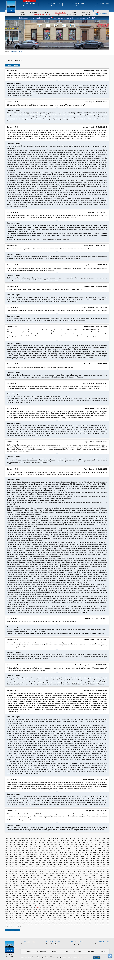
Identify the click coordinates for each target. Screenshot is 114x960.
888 (13, 869)
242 (24, 912)
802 (94, 873)
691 (59, 881)
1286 (22, 838)
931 (78, 865)
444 (71, 897)
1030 (32, 859)
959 (88, 863)
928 (88, 865)
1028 (40, 859)
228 (71, 912)
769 (104, 875)
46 (14, 924)
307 (13, 908)
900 (77, 867)
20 (82, 924)
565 (74, 889)
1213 (6, 844)
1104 (36, 852)
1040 (94, 857)
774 (86, 875)
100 (82, 920)
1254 (48, 840)
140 (54, 918)
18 (87, 924)
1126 (51, 851)
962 (77, 863)
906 (57, 867)
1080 (31, 855)
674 (13, 883)
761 (28, 877)
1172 (69, 846)
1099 (57, 852)
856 (16, 871)
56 (92, 922)
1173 (65, 846)
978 (23, 863)
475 (65, 895)
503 (73, 893)
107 (59, 920)
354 (67, 903)
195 (78, 914)
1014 (98, 859)
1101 (48, 852)
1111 (6, 852)
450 (49, 897)
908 (50, 867)
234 (51, 912)
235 (48, 912)
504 (69, 893)
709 (101, 879)
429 (20, 899)
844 (57, 871)
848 (43, 871)
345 (97, 903)
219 (101, 912)
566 (70, 889)
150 (20, 918)
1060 (11, 857)
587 (104, 887)
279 (108, 908)
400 (17, 901)
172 (50, 916)
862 (101, 869)
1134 (19, 851)
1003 (40, 861)
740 (101, 877)
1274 (70, 838)
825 (16, 873)
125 (104, 918)
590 (94, 887)
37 (38, 924)
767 (6, 877)
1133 (23, 851)
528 (94, 891)
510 (49, 893)
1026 (48, 859)
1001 (49, 861)
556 (104, 889)
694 (48, 881)
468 (90, 895)
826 (13, 873)
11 (105, 924)
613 (17, 887)
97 (90, 920)
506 (63, 893)
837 (81, 871)
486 (27, 895)
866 (87, 869)
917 (20, 867)
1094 (78, 852)
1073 (61, 855)
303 (27, 908)
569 (60, 889)
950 (13, 865)
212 (20, 914)
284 (91, 908)
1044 (77, 857)
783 (55, 875)
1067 (86, 855)
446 (64, 897)
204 (47, 914)
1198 (67, 844)
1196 (75, 844)
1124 (59, 851)
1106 (27, 852)
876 (53, 869)
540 (54, 891)
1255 (44, 840)
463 (107, 895)
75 (42, 922)
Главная (21, 12)
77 (37, 922)
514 (36, 893)
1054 (35, 857)
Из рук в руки (71, 15)
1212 (10, 844)
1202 (51, 844)
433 (6, 899)
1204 (43, 844)
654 (83, 883)
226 (78, 912)
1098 (61, 852)
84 (19, 922)
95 (95, 920)
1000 (53, 861)
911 (40, 867)
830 (104, 871)
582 (16, 889)
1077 (44, 855)
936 (61, 865)
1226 (59, 842)
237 (41, 912)
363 (37, 903)
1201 (55, 844)
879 (43, 869)
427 (27, 899)
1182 (27, 846)
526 (101, 891)
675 (10, 883)
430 (17, 899)
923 (104, 865)
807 (77, 873)
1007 (23, 861)
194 (81, 914)
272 (27, 910)
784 (51, 875)
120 (16, 920)
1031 (27, 859)
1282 (38, 838)
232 (58, 912)
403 (6, 901)
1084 (15, 855)
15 (95, 924)
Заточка (46, 12)
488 (20, 895)
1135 (15, 851)
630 (63, 885)
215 (10, 914)
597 (71, 887)
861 (104, 869)
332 (36, 905)
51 (105, 922)
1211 (14, 844)
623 (87, 885)
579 (26, 889)
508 (56, 893)
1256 (40, 840)
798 (108, 873)
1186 (11, 846)
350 (80, 903)
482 (41, 895)
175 (40, 916)
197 (71, 914)
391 (47, 901)
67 (63, 922)
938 (55, 865)
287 (81, 908)
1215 (103, 842)
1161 (11, 848)
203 (51, 914)
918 (16, 867)
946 (27, 865)
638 (35, 885)
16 (92, 924)
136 (68, 918)
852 (30, 871)
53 (100, 922)
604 (47, 887)
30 (56, 924)
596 (75, 887)
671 (24, 883)
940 (48, 865)
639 (32, 885)
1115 (95, 851)
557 (101, 889)
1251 (60, 840)
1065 (94, 855)
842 (64, 871)
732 (23, 879)
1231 (39, 842)
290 (71, 908)
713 (87, 879)
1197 (71, 844)
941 (44, 865)
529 (91, 891)
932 (74, 865)
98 (87, 920)
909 (47, 867)
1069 (77, 855)
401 (14, 901)
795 (13, 875)
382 (77, 901)
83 (21, 922)
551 (16, 891)
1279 (50, 838)
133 (78, 918)
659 (66, 883)
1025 (52, 859)
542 (47, 891)
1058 (19, 857)
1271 (82, 838)
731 (27, 879)
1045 (73, 857)
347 (90, 903)
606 (40, 887)
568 (64, 889)
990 (87, 861)
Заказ (74, 12)
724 (50, 879)
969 (54, 863)
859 (6, 871)
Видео (58, 15)
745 (83, 877)
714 (84, 879)
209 (30, 914)
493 (107, 893)
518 (23, 893)
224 (84, 912)
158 (98, 916)
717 (74, 879)
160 (91, 916)
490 (13, 895)
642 (21, 885)
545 (37, 891)
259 (71, 910)
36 (41, 924)
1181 (31, 846)
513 (39, 893)
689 (66, 881)
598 (68, 887)
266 (47, 910)
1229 (47, 842)
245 (14, 912)
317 (85, 905)
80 (29, 922)
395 (34, 901)
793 (20, 875)
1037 (107, 857)
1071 (69, 855)
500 (83, 893)
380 (84, 901)
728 (37, 879)
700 (28, 881)
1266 (103, 838)
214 (13, 914)
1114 (99, 851)
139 (58, 918)
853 (26, 871)
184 (10, 916)
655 (80, 883)
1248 (73, 840)
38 (36, 924)
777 (76, 875)
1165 (98, 846)
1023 (61, 859)
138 (61, 918)
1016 (90, 859)
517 (26, 893)
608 (34, 887)
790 (31, 875)
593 (85, 887)
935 (65, 865)
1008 (19, 861)
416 (65, 899)
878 (46, 869)
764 (17, 877)
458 (21, 897)
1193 (87, 844)
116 (29, 920)
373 (108, 901)
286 (84, 908)
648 (104, 883)
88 (8, 922)
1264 (7, 840)
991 (84, 861)
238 (38, 912)
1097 (65, 852)
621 (94, 885)
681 (93, 881)
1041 (90, 857)
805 (84, 873)
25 (69, 924)
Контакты (86, 12)
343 (104, 903)
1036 (6, 859)
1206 (35, 844)
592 (88, 887)
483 (37, 895)
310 (108, 905)
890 (6, 869)
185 (6, 916)
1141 (94, 848)
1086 (6, 855)
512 (43, 893)
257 (77, 910)
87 (11, 922)
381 (80, 901)
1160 (15, 848)
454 (35, 897)
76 (40, 922)
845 (54, 871)
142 (47, 918)
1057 (23, 857)
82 (24, 922)
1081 (27, 855)
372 (6, 903)
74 (45, 922)
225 (81, 912)
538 (61, 891)
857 (13, 871)
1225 (63, 842)
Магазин (33, 12)
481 (44, 895)
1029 (36, 859)
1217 (95, 842)
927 (91, 865)
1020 (73, 859)
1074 (56, 855)
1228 (51, 842)
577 (33, 889)
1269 (91, 838)
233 (55, 912)
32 (51, 924)
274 (20, 910)
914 (30, 867)
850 (36, 871)
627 (73, 885)
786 (44, 875)
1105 (31, 852)
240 (31, 912)
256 (81, 910)
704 (14, 881)
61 (79, 922)
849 (40, 871)
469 (86, 895)
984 (107, 861)
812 (60, 873)
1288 (14, 838)
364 (33, 903)
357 (57, 903)
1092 (86, 852)
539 (58, 891)
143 (44, 918)
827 (10, 873)
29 (59, 924)
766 (10, 877)
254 (87, 910)
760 (31, 877)
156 (104, 916)
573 (47, 889)
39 (33, 924)
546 (33, 891)
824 (20, 873)
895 (94, 867)
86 (14, 922)
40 (31, 924)
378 (91, 901)
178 (30, 916)
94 (98, 920)
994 (74, 861)
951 (10, 865)
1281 (42, 838)
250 (101, 910)
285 (87, 908)
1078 (40, 855)
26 (67, 924)
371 (10, 903)
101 (79, 920)
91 (105, 920)
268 (40, 910)
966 (64, 863)
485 (30, 895)
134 (74, 918)
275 (17, 910)
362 (40, 903)
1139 (103, 848)
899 (81, 867)
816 (47, 873)
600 (61, 887)
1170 (77, 846)
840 (71, 871)
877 (50, 869)
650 (97, 883)
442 (79, 897)
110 (49, 920)
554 (6, 891)
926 (94, 865)
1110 (11, 852)
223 (88, 912)
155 (108, 916)
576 (37, 889)
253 (91, 910)
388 (57, 901)
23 (74, 924)
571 (53, 889)
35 (44, 924)
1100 (52, 852)
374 (104, 901)
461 (10, 897)
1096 (69, 852)
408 (93, 899)
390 (51, 901)
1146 (73, 848)
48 (9, 924)
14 (98, 924)
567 (67, 889)
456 (28, 897)
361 (43, 903)
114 (36, 920)
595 (78, 887)
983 (6, 863)
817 (43, 873)
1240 (107, 840)
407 (96, 899)
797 (6, 875)
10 (108, 924)
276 (13, 910)
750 (65, 877)
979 (20, 863)
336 (23, 905)
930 (81, 865)
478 (55, 895)
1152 (48, 848)
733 (20, 879)
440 (86, 897)
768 (107, 875)
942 (41, 865)
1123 (63, 851)
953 (108, 863)
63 (74, 922)
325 (59, 905)
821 (30, 873)
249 (104, 910)
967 (60, 863)
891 (108, 867)
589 (98, 887)
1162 (6, 848)
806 (80, 873)
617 (107, 885)
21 (80, 924)
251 (97, 910)
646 (6, 885)
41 (28, 924)
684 (83, 881)
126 (101, 918)
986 (101, 861)
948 (20, 865)
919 (13, 867)
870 (73, 869)
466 (97, 895)
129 (91, 918)
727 (40, 879)
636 (42, 885)
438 (93, 897)
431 (13, 899)
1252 (56, 840)
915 (26, 867)
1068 (81, 855)
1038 (103, 857)
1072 (65, 855)
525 (104, 891)
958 (91, 863)
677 (107, 881)
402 (10, 901)
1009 (15, 861)
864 (94, 869)
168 (64, 916)
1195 (79, 844)
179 (26, 916)
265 (51, 910)
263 (57, 910)
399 (21, 901)
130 (88, 918)
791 (27, 875)
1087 (107, 852)
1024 (57, 859)
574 (43, 889)
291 (67, 908)
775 (83, 875)
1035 (11, 859)
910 (43, 867)
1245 (85, 840)
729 (33, 879)
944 (34, 865)
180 (23, 916)
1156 (31, 848)
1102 (44, 852)
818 (40, 873)
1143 (86, 848)
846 (50, 871)
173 (47, 916)
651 (93, 883)
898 (84, 867)
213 (17, 914)
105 (65, 920)
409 (89, 899)
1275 (66, 838)
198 (67, 914)
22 (77, 924)
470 (83, 895)
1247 (77, 840)
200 (61, 914)
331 (39, 905)
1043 (82, 857)
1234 (26, 842)
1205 (39, 844)
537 (64, 891)
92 (103, 920)
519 (20, 893)
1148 (64, 848)
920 (10, 867)
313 (98, 905)
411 (83, 899)
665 (45, 883)
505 (66, 893)
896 (91, 867)
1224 (67, 842)
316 (88, 905)
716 (77, 879)
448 (56, 897)
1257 (35, 840)
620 (97, 885)
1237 (14, 842)
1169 (82, 846)
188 (101, 914)
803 (91, 873)
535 (71, 891)
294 (57, 908)
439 (90, 897)
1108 (19, 852)
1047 (65, 857)
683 (87, 881)
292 (64, 908)
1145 (77, 848)
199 (64, 914)
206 (40, 914)
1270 (87, 838)
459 (17, 897)
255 (84, 910)
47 (12, 924)
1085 (11, 855)
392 (44, 901)
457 (24, 897)
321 (72, 905)
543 (44, 891)
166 (70, 916)
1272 (78, 838)
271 (30, 910)
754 (52, 877)
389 (54, 901)
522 (10, 893)
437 (97, 897)
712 (91, 879)
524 (107, 891)
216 (6, 914)
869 (77, 869)
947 (23, 865)
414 (72, 899)
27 (64, 924)
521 (13, 893)
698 (35, 881)
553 (10, 891)
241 (28, 912)
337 (20, 905)
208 (33, 914)
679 (100, 881)
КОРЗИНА (103, 13)
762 (24, 877)
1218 (91, 842)
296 (51, 908)
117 (26, 920)
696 (42, 881)
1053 (39, 857)
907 (53, 867)
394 (37, 901)
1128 (43, 851)
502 (76, 893)
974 (37, 863)
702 (21, 881)
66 (66, 922)
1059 (15, 857)
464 (104, 895)
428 (24, 899)
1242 (98, 840)
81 (26, 922)
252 (94, 910)
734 (17, 879)
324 (62, 905)
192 (88, 914)
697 (38, 881)
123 (6, 920)
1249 (68, 840)
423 (41, 899)
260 (68, 910)
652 (90, 883)
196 (74, 914)
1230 (43, 842)
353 (70, 903)
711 (94, 879)
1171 (73, 846)
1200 (59, 844)
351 (77, 903)
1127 (47, 851)
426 (31, 899)
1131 (31, 851)
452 (42, 897)
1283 (34, 838)
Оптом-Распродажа (42, 15)
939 (51, 865)
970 (50, 863)
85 (16, 922)
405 (104, 899)
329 (46, 905)
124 (107, 918)
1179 (39, 846)
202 (54, 914)
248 (107, 910)
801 (97, 873)
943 (37, 865)
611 (23, 887)
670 (27, 883)
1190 (99, 844)
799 (104, 873)
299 (41, 908)
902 (71, 867)
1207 (30, 844)
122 (10, 920)
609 (30, 887)
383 (74, 901)
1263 (11, 840)
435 (104, 897)
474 (69, 895)
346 (94, 903)
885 (23, 869)
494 (104, 893)
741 (97, 877)
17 (90, 924)
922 (108, 865)
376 (97, 901)
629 (66, 885)
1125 (55, 851)
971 (47, 863)
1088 (103, 852)
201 (57, 914)
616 (6, 887)
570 (57, 889)
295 (54, 908)
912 (37, 867)
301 (34, 908)
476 (62, 895)
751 (62, 877)
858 (10, 871)
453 (38, 897)
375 (101, 901)
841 (68, 871)
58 (87, 922)
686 (76, 881)
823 (23, 873)
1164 (103, 846)
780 (65, 875)
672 (21, 883)
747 (76, 877)
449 (53, 897)
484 (34, 895)
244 (17, 912)
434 (107, 897)
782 (58, 875)
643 (17, 885)
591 (91, 887)
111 (45, 920)
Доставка (86, 15)
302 (30, 908)
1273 (74, 838)
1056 (27, 857)
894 (98, 867)
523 (6, 893)
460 (14, 897)
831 (101, 871)
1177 (48, 846)
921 (6, 867)
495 (100, 893)
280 (104, 908)
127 (97, 918)
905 (60, 867)
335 (26, 905)
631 (59, 885)
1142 (90, 848)
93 (100, 920)
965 (67, 863)
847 (46, 871)
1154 (40, 848)
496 (97, 893)
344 (100, 903)
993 (77, 861)
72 (50, 922)
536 (68, 891)
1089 (98, 852)
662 (56, 883)
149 (23, 918)
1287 (18, 838)
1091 (90, 852)
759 (35, 877)
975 (33, 863)
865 (91, 869)
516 (29, 893)
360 (47, 903)
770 (100, 875)
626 (77, 885)
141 (51, 918)
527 (97, 891)
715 (80, 879)
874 (60, 869)
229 (68, 912)
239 (35, 912)
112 (42, 920)
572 (50, 889)
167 (67, 916)
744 (87, 877)
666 (41, 883)
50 (108, 922)
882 (33, 869)
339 (13, 905)
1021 (69, 859)
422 (44, 899)
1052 (44, 857)
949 (16, 865)
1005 (32, 861)
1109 (15, 852)
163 (81, 916)
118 (23, 920)
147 (30, 918)
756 (45, 877)
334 (29, 905)
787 (41, 875)
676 (6, 883)
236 (44, 912)
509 (53, 893)
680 (97, 881)
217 (108, 912)
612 (20, 887)
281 (101, 908)
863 (97, 869)
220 (98, 912)
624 (83, 885)
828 (6, 873)
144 (40, 918)
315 (91, 905)
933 (71, 865)
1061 (6, 857)
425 (34, 899)
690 (62, 881)
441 (82, 897)
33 (49, 924)
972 (43, 863)
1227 (55, 842)
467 (93, 895)
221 (94, 912)
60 (82, 922)
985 (104, 861)
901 (74, 867)
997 (64, 861)
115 (32, 920)
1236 (18, 842)
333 (33, 905)
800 (101, 873)
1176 (52, 846)
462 (6, 897)
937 (58, 865)
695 (45, 881)
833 (94, 871)
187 (104, 914)
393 (41, 901)
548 (26, 891)
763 (21, 877)
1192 (91, 844)
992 (81, 861)
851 (33, 871)
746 (79, 877)
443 (75, 897)
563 (81, 889)
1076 (48, 855)
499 (87, 893)
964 (71, 863)
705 (10, 881)
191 (91, 914)
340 (10, 905)
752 (59, 877)
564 (77, 889)
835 (88, 871)
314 (95, 905)
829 (108, 871)
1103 (40, 852)
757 (41, 877)
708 (104, 879)
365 (30, 903)
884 (26, 869)
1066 (90, 855)
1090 (94, 852)
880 (40, 869)
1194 (83, 844)
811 (63, 873)
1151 (52, 848)
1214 (107, 842)
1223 (71, 842)
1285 (26, 838)
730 (30, 879)
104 (69, 920)
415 (69, 899)
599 (65, 887)
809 (70, 873)
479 (51, 895)
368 (20, 903)
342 (107, 903)
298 (44, 908)
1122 (67, 851)
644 (14, 885)
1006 (28, 861)
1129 (39, 851)
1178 (44, 846)
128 (94, 918)
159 (94, 916)
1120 (75, 851)
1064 (98, 855)
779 (69, 875)
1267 (99, 838)
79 (32, 922)
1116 (91, 851)
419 (55, 899)
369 (16, 903)
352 (73, 903)
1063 (103, 855)
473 (72, 895)
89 (6, 922)
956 (98, 863)
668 (34, 883)
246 (10, 912)
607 (37, 887)
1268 (95, 838)
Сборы (102, 951)
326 (56, 905)
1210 (18, 844)
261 (64, 910)
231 (61, 912)
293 (61, 908)
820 (33, 873)
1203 (47, 844)
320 (75, 905)
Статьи (65, 951)
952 (6, 865)
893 (101, 867)
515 (33, 893)
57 (90, 922)
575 (40, 889)
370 (13, 903)
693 (52, 881)
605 (44, 887)
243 (21, 912)
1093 (82, 852)
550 (20, 891)
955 (101, 863)
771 (97, 875)
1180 (35, 846)
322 (69, 905)
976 (30, 863)
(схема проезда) (82, 957)
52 (103, 922)
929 (84, 865)
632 (56, 885)
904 (64, 867)
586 (108, 887)
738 (108, 877)
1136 (11, 851)
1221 (79, 842)
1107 (23, 852)
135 (71, 918)
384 (70, 901)
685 (80, 881)
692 (56, 881)
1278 (54, 838)
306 (17, 908)
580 (23, 889)
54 (98, 922)
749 (69, 877)
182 (16, 916)
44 (20, 924)
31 (54, 924)
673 (17, 883)
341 (6, 905)
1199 (63, 844)
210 (26, 914)
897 (87, 867)
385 (67, 901)
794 (17, 875)
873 (63, 869)
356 (60, 903)
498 (90, 893)
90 (108, 920)
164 (77, 916)
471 (79, 895)
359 (50, 903)
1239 (6, 842)
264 (54, 910)
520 (16, 893)
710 (97, 879)
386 (64, 901)
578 (30, 889)
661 (59, 883)
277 (10, 910)
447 (60, 897)
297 (47, 908)
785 (48, 875)
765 (14, 877)
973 (40, 863)
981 (13, 863)
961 (81, 863)
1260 (23, 840)
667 (38, 883)
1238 (10, 842)
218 (104, 912)
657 (73, 883)
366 (27, 903)
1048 (60, 857)
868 (80, 869)
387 (60, 901)
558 (98, 889)
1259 (27, 840)
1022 (65, 859)
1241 (102, 840)
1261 (19, 840)
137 (64, 918)
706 (6, 881)
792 (24, 875)
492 (6, 895)
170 (57, 916)
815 (50, 873)
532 (81, 891)
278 (6, 910)
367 (23, 903)
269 (37, 910)
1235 (22, 842)
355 (63, 903)
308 (10, 908)
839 (74, 871)
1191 (95, 844)
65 (69, 922)
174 (43, 916)
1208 (26, 844)
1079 (35, 855)
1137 (6, 851)
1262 (15, 840)
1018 (82, 859)
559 (94, 889)
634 (49, 885)
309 (6, 908)
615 (10, 887)
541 (51, 891)
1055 (31, 857)
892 (104, 867)
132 (81, 918)
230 (64, 912)
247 (6, 912)
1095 (73, 852)
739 (104, 877)
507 (59, 893)
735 (13, 879)
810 (66, 873)
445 (67, 897)
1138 (107, 848)
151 (16, 918)
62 (77, 922)
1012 (107, 859)
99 (85, 920)
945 (30, 865)
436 (100, 897)
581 (20, 889)
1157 (27, 848)
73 (48, 922)
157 (101, 916)
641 (25, 885)
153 (10, 918)
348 (87, 903)
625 (80, 885)
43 (23, 924)
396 (31, 901)
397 (27, 901)
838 (78, 871)
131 (84, 918)
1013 (103, 859)
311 (104, 905)
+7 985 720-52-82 (28, 942)
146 (33, 918)
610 (27, 887)
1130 (35, 851)
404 (107, 899)
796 (10, 875)
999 (57, 861)
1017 (86, 859)
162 (84, 916)
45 (17, 924)
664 (48, 883)
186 (108, 914)
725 (47, 879)
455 (31, 897)
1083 (19, 855)
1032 (23, 859)
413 (76, 899)
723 (54, 879)
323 (65, 905)
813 (57, 873)
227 (74, 912)
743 (90, 877)
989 (91, 861)
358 (54, 903)
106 (62, 920)
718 (70, 879)
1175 (56, 846)
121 (13, 920)
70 (56, 922)
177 (33, 916)
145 (37, 918)
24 (72, 924)
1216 (99, 842)
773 (90, 875)
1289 (10, 838)
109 (52, 920)
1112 (107, 851)
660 (62, 883)
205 (44, 914)
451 (46, 897)
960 (84, 863)
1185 (15, 846)
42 (25, 924)
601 (58, 887)
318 (82, 905)
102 (75, 920)
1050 (52, 857)
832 (98, 871)
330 (43, 905)
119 (19, 920)
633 (53, 885)
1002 (44, 861)
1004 (36, 861)
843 (61, 871)
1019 (78, 859)
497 (93, 893)
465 (100, 895)
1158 (23, 848)
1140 (99, 848)
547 (30, 891)
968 (57, 863)
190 (94, 914)
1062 (107, 855)
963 (74, 863)
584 (10, 889)
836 (84, 871)
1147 (69, 848)
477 (58, 895)
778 (72, 875)
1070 (73, 855)
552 (13, 891)
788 (38, 875)
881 (36, 869)
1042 (86, 857)
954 (104, 863)
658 (69, 883)
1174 (61, 846)
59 (85, 922)
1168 (86, 846)
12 (103, 924)
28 (62, 924)
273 (23, 910)
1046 (69, 857)
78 (34, 922)
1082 (23, 855)
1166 (94, 846)
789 (34, 875)
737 (6, 879)
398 (24, 901)
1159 (19, 848)
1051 (48, 857)
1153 (44, 848)
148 (26, 918)
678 (104, 881)
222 (91, 912)
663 (52, 883)
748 (72, 877)
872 (67, 869)
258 (74, 910)
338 (16, 905)
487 (23, 895)
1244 (90, 840)
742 (94, 877)
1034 (15, 859)
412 (79, 899)
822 (27, 873)
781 (62, 875)
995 (71, 861)
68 (61, 922)
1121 (71, 851)
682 (90, 881)
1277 (58, 838)
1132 (27, 851)
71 (53, 922)
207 (37, 914)
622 (90, 885)
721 (60, 879)
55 (95, 922)
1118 (83, 851)
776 (79, 875)
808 (73, 873)
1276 (62, 838)
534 (74, 891)
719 (67, 879)
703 (17, 881)
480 (48, 895)
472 (76, 895)
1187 (6, 846)
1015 (94, 859)
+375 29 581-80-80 (102, 942)
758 (38, 877)
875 (57, 869)
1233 (31, 842)
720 (64, 879)
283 (94, 908)
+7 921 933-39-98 (53, 942)
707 (107, 879)
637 (39, 885)
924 (101, 865)
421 (48, 899)
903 (67, 867)
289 (74, 908)
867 (84, 869)
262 (61, 910)
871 (70, 869)
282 (98, 908)
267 (44, 910)
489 (17, 895)
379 (87, 901)
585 (6, 889)
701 (24, 881)
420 (51, 899)
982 (10, 863)
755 (48, 877)
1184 (19, 846)
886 (20, 869)
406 (100, 899)
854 (23, 871)
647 (107, 883)
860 (107, 869)
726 (43, 879)
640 (28, 885)
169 (60, 916)
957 (94, 863)
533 (78, 891)
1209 (22, 844)
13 (100, 924)
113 (39, 920)
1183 (23, 846)
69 (58, 922)
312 (101, 905)
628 (70, 885)
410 (86, 899)
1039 (99, 857)
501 (80, 893)
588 (101, 887)
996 (67, 861)
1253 (52, 840)
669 (31, 883)
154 (6, 918)
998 (60, 861)
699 (31, 881)
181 (20, 916)
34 (46, 924)
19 (85, 924)
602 (54, 887)
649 (100, 883)
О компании (41, 951)
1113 (103, 851)
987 (97, 861)
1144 (82, 848)
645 (10, 885)
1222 (75, 842)
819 (37, 873)
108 (55, 920)
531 (84, 891)
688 (69, 881)
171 (53, 916)
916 (23, 867)
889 (10, 869)
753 (55, 877)
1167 (90, 846)
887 (16, 869)
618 (104, 885)
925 (98, 865)
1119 (79, 851)
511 (46, 893)
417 (62, 899)
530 (88, 891)
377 (94, 901)
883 (30, 869)
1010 (11, 861)
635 (46, 885)
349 (83, 903)
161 (88, 916)
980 (16, 863)
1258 (31, 840)
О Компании (23, 15)
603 (51, 887)
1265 (107, 838)
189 (98, 914)
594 (81, 887)
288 (77, 908)
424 (38, 899)
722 (57, 879)
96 (93, 920)
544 (40, 891)
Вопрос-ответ (60, 12)
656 (76, 883)
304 (24, 908)
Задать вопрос (12, 65)
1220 (83, 842)
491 (10, 895)
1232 (35, 842)
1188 (107, 844)
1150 (56, 848)
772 (93, 875)
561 (88, 889)
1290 (6, 838)
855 (20, 871)
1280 (46, 838)
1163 (107, 846)
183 (13, 916)
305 (20, 908)
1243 (94, 840)
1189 (103, 844)
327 (52, 905)
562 (84, 889)
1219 (87, 842)
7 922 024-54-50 (77, 942)
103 (72, 920)
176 (37, 916)
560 (91, 889)
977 (26, 863)
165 (74, 916)
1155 (35, 848)
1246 (81, 840)
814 (53, 873)
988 (94, 861)
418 (58, 899)
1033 (19, 859)
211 (23, 914)
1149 (60, 848)
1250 (64, 840)
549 (23, 891)
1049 (56, 857)
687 (73, 881)
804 (87, 873)
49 (6, 924)
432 (10, 899)
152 (13, 918)
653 (87, 883)
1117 (87, 851)
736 (10, 879)
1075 (52, 855)
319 (78, 905)
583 (13, 889)
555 (108, 889)
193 (84, 914)
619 (101, 885)
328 (49, 905)
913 (33, 867)
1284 (30, 838)
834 (91, 871)
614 (13, 887)
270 (34, 910)
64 (72, 922)
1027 (44, 859)
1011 (6, 861)
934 (68, 865)
